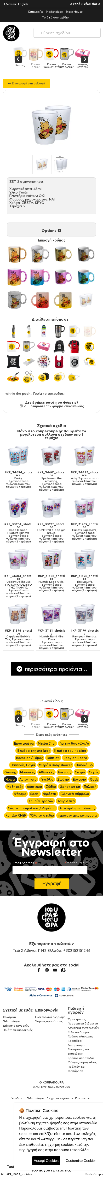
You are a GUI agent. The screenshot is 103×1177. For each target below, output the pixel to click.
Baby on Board (75, 758)
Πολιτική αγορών (76, 1010)
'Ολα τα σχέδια (42, 815)
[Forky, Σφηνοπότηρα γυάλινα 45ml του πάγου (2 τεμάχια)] (18, 455)
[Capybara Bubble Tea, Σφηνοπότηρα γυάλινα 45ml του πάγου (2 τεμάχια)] (18, 614)
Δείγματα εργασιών (16, 1025)
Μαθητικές (15, 787)
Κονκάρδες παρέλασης (77, 808)
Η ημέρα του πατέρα (70, 751)
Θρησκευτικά (70, 787)
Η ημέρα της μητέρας (33, 751)
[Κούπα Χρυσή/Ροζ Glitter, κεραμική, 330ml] (17, 277)
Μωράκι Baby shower (55, 765)
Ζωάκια (63, 779)
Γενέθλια (46, 779)
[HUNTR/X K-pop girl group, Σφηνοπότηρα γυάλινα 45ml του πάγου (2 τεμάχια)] (51, 507)
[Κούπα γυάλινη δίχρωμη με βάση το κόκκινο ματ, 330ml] (40, 300)
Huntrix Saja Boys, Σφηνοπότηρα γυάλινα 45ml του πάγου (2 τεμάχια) (84, 531)
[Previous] (18, 59)
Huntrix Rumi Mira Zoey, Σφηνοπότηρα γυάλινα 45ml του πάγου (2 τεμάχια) (51, 639)
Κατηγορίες (35, 11)
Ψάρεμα (20, 794)
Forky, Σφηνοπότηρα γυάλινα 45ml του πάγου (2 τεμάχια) (18, 479)
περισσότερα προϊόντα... (55, 668)
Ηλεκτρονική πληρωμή (50, 1017)
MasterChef (47, 743)
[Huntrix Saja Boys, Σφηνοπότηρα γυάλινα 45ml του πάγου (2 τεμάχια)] (84, 507)
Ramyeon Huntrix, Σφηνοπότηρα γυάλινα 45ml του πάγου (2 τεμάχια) (84, 638)
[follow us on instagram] (47, 970)
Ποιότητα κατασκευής (18, 1030)
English (23, 4)
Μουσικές (27, 772)
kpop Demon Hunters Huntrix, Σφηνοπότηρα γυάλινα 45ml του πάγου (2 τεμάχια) (18, 533)
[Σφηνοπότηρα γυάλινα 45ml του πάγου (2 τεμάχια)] (86, 300)
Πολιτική (90, 787)
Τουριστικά (66, 801)
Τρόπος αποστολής (81, 1058)
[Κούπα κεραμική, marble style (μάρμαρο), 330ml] (17, 300)
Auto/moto (28, 779)
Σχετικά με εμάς (18, 1010)
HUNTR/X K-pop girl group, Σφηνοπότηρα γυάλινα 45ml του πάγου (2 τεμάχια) (51, 533)
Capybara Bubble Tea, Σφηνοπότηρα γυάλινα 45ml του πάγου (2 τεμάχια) (18, 638)
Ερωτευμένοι (24, 743)
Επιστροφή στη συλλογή (28, 83)
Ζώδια (51, 787)
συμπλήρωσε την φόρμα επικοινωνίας (53, 406)
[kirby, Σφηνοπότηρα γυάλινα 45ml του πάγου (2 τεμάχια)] (84, 455)
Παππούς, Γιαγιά (23, 765)
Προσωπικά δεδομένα (83, 1023)
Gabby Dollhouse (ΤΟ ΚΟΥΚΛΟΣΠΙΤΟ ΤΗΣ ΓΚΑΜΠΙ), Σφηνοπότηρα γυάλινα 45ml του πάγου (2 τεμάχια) (18, 586)
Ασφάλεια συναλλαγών (83, 1028)
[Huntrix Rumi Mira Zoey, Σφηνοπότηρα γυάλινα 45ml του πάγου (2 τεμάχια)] (51, 614)
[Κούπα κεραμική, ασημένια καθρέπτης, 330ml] (40, 254)
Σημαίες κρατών (41, 801)
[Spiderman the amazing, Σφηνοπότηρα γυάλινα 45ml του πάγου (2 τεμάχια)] (51, 455)
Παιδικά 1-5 (84, 765)
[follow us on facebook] (38, 970)
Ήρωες (10, 779)
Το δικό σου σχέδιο (55, 17)
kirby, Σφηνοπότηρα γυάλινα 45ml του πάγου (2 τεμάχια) (84, 478)
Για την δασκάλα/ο (74, 743)
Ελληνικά (10, 4)
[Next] (84, 59)
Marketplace (54, 11)
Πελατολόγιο (11, 1021)
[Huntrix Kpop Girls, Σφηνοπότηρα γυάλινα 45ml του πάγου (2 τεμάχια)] (51, 559)
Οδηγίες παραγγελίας (82, 1062)
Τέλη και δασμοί (79, 1032)
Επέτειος (64, 772)
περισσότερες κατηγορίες (77, 815)
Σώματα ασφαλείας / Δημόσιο (32, 808)
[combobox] (67, 32)
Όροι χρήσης (77, 1019)
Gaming (10, 772)
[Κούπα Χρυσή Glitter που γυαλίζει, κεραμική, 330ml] (63, 254)
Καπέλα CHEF (16, 815)
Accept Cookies (46, 1161)
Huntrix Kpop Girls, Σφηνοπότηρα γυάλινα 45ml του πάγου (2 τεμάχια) (51, 583)
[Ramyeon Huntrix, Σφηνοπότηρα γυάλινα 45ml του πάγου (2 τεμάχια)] (84, 614)
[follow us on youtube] (55, 970)
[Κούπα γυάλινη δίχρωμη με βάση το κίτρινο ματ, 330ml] (63, 300)
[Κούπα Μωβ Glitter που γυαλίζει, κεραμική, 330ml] (63, 277)
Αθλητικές (46, 772)
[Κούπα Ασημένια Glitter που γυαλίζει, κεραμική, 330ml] (86, 254)
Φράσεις (50, 794)
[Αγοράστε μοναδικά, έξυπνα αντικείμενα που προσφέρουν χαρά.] (11, 33)
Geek (94, 779)
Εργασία (79, 779)
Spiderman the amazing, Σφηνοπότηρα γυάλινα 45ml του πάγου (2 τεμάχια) (51, 481)
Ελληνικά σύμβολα (74, 794)
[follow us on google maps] (63, 970)
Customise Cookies (81, 1161)
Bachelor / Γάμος (29, 758)
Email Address (24, 863)
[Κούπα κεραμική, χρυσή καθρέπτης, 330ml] (17, 254)
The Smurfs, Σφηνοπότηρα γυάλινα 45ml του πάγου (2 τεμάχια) (84, 583)
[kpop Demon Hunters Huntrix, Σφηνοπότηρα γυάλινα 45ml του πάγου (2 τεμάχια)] (18, 507)
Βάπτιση (53, 758)
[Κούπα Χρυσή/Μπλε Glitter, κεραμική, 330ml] (40, 277)
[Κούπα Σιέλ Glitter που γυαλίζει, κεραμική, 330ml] (86, 277)
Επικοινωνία (46, 1010)
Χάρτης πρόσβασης (49, 1021)
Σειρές (94, 772)
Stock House (74, 11)
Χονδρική (9, 1017)
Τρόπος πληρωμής (80, 1036)
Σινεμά (80, 772)
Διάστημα (34, 787)
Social (34, 794)
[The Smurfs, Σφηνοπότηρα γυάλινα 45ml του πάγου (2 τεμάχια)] (84, 559)
